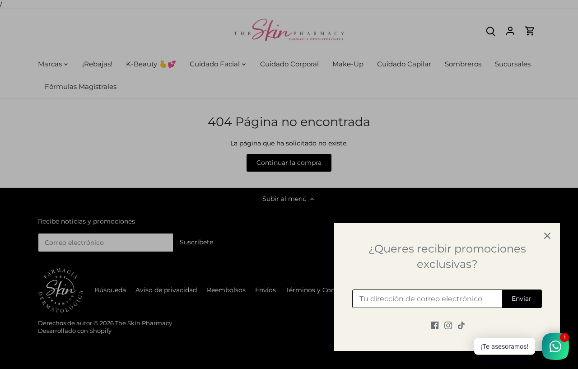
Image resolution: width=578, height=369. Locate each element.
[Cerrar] (547, 236)
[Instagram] (448, 325)
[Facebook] (434, 325)
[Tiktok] (461, 325)
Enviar (521, 298)
